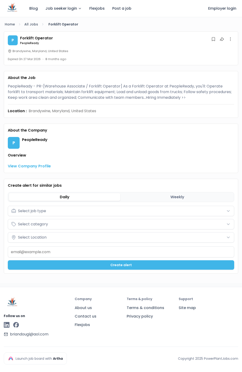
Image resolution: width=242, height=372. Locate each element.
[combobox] (121, 211)
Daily (64, 197)
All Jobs (31, 24)
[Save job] (213, 39)
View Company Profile (29, 166)
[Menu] (230, 39)
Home (10, 24)
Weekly (177, 197)
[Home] (12, 7)
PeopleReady (29, 43)
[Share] (222, 39)
